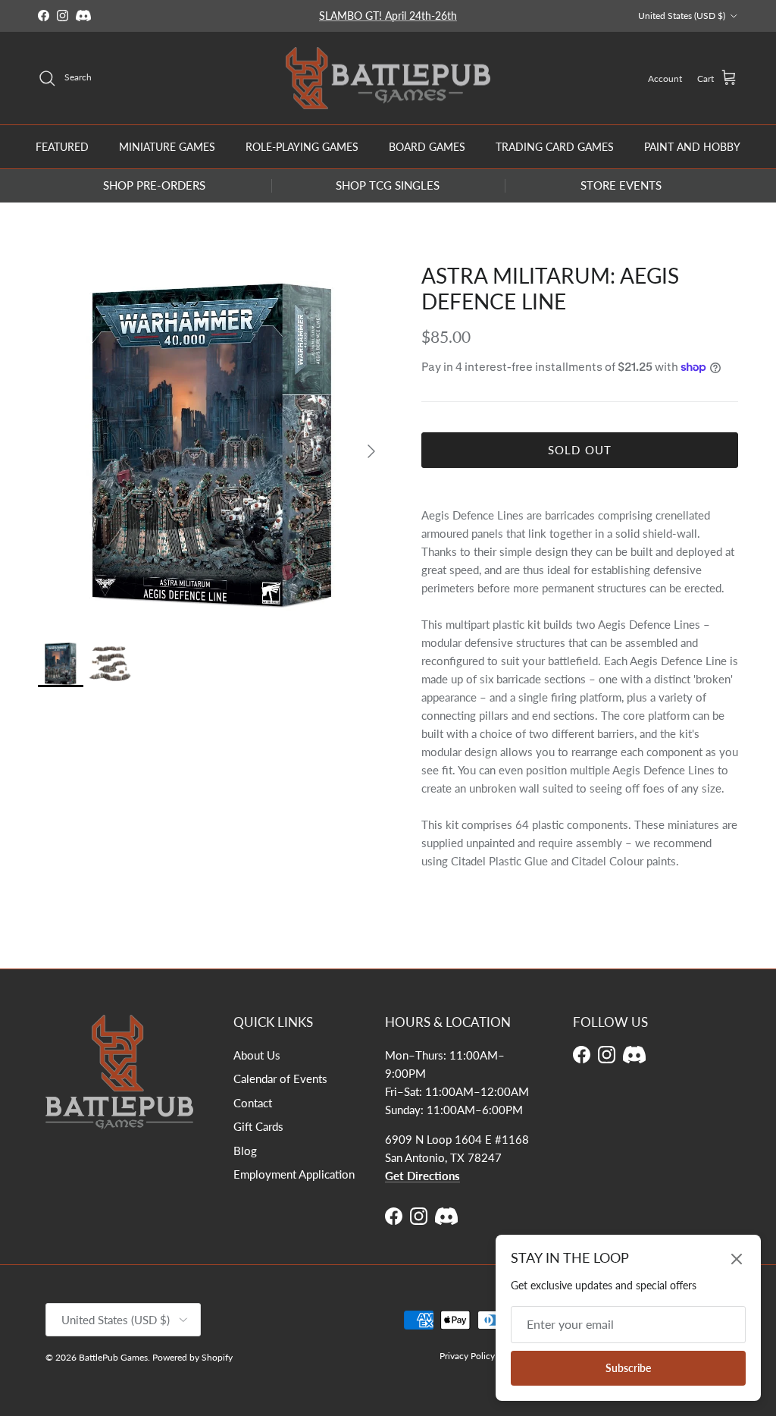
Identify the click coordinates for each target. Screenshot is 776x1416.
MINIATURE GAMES (167, 146)
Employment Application (294, 1174)
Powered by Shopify (192, 1357)
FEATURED (62, 146)
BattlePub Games (113, 1357)
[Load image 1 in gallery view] (213, 444)
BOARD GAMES (427, 146)
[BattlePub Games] (388, 78)
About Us (256, 1055)
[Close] (737, 1259)
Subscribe (628, 1367)
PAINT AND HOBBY (692, 146)
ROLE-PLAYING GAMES (302, 146)
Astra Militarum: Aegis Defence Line (550, 288)
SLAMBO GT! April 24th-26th (388, 15)
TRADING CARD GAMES (555, 146)
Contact (252, 1103)
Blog (245, 1150)
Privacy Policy (467, 1355)
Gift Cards (258, 1126)
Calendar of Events (280, 1078)
